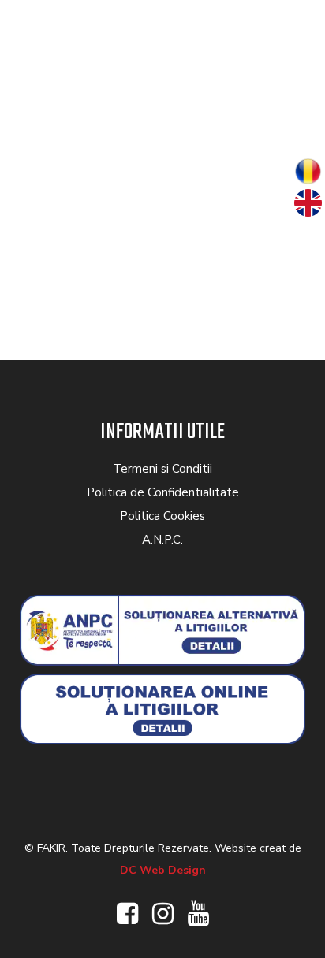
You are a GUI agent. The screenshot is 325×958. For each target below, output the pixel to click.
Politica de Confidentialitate (163, 492)
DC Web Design (163, 870)
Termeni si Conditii (162, 469)
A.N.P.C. (162, 540)
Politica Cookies (162, 516)
